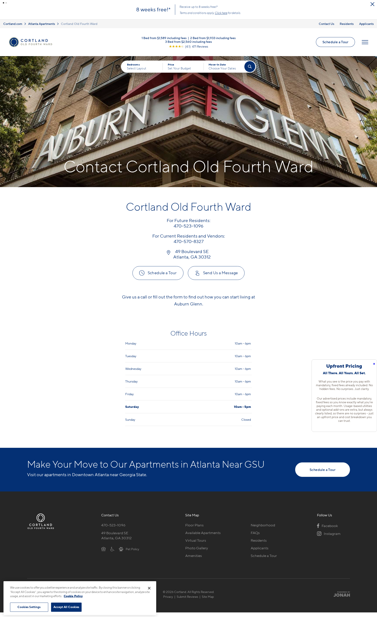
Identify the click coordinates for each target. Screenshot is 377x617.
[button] (3, 2)
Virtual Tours (195, 540)
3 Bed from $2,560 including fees (188, 41)
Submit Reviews (187, 596)
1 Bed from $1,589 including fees (164, 38)
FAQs (255, 533)
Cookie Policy (73, 596)
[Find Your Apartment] (249, 66)
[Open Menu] (365, 42)
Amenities (193, 555)
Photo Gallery (196, 548)
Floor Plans (194, 525)
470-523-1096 (113, 525)
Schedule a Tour (335, 42)
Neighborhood (263, 525)
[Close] (149, 588)
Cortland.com (12, 24)
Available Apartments (203, 533)
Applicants (366, 24)
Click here (221, 13)
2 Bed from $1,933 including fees (213, 38)
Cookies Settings (29, 607)
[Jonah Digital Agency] (340, 594)
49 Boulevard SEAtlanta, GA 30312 (116, 535)
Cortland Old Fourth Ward (79, 24)
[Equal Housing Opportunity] (103, 548)
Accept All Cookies (66, 607)
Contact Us (326, 24)
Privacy (168, 596)
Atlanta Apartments (41, 24)
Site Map (208, 596)
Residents (347, 24)
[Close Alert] (372, 4)
